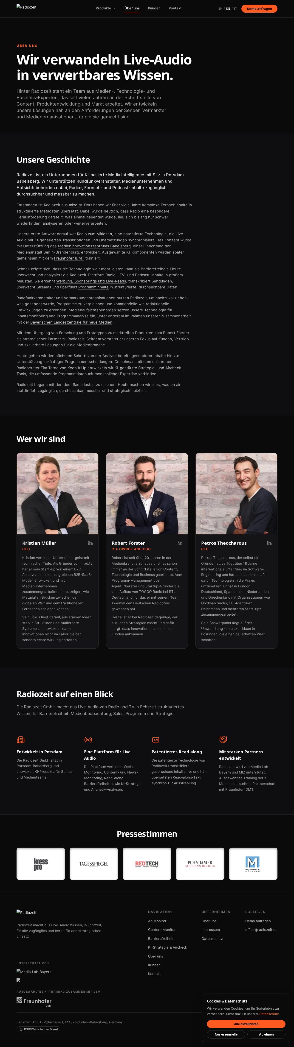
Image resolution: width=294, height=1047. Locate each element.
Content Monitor (162, 929)
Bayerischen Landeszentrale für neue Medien (71, 322)
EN (220, 8)
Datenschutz (212, 938)
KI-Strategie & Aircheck (167, 947)
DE (228, 8)
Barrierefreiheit (161, 938)
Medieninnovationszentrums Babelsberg (94, 246)
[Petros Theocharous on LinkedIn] (269, 543)
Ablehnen (266, 1034)
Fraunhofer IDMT (69, 258)
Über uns (132, 8)
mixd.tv (75, 205)
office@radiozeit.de (261, 929)
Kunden (154, 8)
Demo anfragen (259, 8)
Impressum (211, 929)
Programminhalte (93, 287)
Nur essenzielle (226, 1034)
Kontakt (175, 8)
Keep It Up (77, 368)
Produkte (103, 8)
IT (235, 8)
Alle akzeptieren (246, 1024)
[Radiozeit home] (38, 8)
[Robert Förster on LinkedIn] (180, 543)
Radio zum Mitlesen (94, 234)
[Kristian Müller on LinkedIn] (90, 543)
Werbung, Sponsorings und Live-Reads (91, 281)
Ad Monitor (157, 921)
